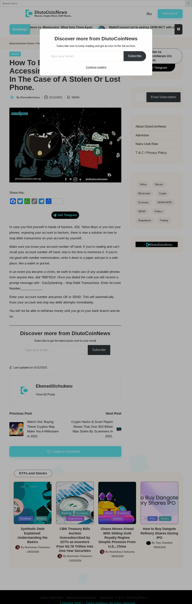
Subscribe (135, 56)
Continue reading (96, 67)
